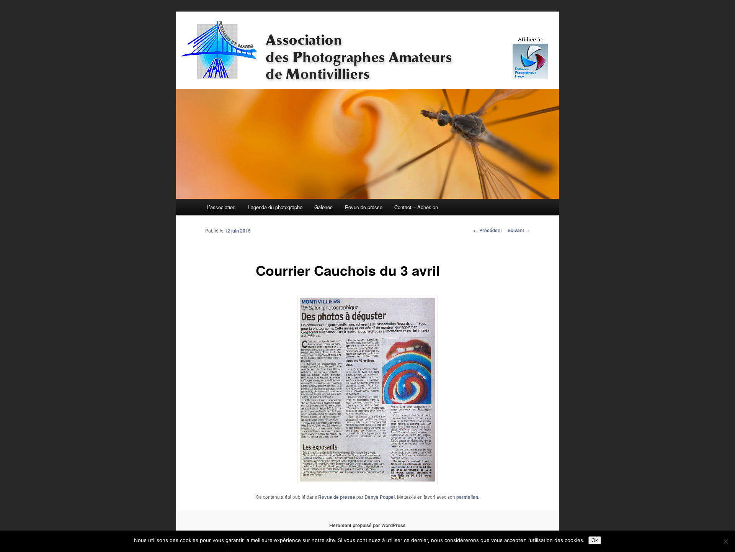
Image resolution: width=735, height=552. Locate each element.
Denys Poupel (379, 496)
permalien (467, 496)
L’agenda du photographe (275, 207)
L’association (221, 207)
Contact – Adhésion (416, 207)
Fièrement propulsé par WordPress (367, 525)
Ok (594, 540)
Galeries (323, 207)
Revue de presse (363, 207)
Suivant (519, 230)
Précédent (488, 230)
